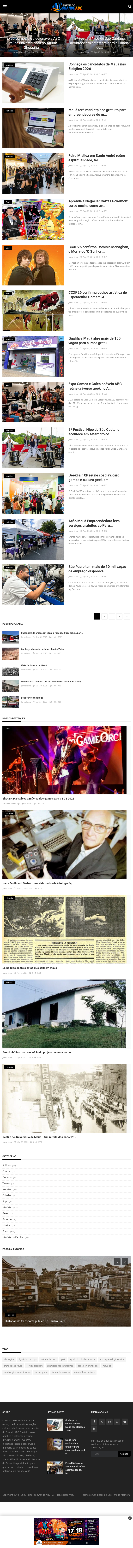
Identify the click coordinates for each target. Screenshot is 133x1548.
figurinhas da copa (27, 1359)
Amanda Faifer (9, 803)
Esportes (7, 1219)
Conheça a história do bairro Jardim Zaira (42, 649)
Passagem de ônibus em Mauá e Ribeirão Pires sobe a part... (52, 633)
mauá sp (107, 1365)
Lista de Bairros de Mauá (34, 665)
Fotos (5, 1231)
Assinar (124, 1453)
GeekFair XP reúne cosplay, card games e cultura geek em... (93, 477)
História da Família (12, 1237)
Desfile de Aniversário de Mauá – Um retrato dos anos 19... (39, 1137)
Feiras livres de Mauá (32, 697)
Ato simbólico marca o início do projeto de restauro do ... (38, 1052)
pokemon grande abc (88, 1365)
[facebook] (94, 1422)
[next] (127, 35)
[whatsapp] (117, 1422)
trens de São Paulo (13, 1365)
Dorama (7, 1177)
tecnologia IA (41, 1372)
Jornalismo (18, 52)
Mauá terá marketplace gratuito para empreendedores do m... (97, 112)
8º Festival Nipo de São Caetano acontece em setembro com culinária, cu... (33, 43)
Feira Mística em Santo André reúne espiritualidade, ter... (96, 158)
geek (63, 1359)
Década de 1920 (48, 1359)
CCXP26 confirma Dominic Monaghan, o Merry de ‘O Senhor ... (98, 249)
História (6, 1207)
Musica (6, 1225)
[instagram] (109, 1422)
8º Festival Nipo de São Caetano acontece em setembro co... (93, 432)
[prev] (5, 35)
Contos (6, 1171)
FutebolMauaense (61, 1372)
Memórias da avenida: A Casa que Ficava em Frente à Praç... (52, 681)
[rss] (94, 1429)
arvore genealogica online (112, 1359)
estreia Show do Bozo (84, 1372)
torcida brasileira (35, 1365)
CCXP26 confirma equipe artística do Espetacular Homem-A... (97, 294)
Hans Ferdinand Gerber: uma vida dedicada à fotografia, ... (38, 883)
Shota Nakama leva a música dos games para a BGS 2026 (38, 798)
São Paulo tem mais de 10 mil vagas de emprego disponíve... (97, 569)
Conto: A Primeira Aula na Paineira (27, 1321)
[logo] (66, 6)
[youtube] (125, 1422)
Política (6, 1165)
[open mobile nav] (5, 7)
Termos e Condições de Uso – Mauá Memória (106, 1494)
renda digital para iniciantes (17, 1372)
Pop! (4, 1201)
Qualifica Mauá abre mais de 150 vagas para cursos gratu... (94, 340)
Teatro (6, 1183)
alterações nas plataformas (60, 1365)
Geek (5, 1213)
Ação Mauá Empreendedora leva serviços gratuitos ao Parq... (94, 523)
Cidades (6, 1195)
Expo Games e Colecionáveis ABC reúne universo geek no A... (95, 386)
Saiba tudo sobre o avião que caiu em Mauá (29, 967)
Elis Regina (9, 1359)
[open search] (129, 7)
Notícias (6, 1189)
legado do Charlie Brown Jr (82, 1359)
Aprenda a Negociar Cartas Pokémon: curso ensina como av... (98, 203)
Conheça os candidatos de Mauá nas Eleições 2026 (97, 66)
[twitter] (102, 1422)
